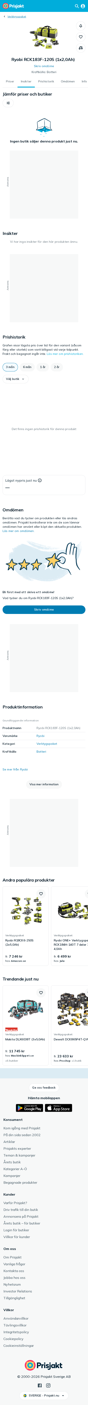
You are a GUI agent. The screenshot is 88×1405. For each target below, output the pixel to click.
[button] (80, 26)
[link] (25, 926)
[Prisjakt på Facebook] (39, 1385)
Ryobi (40, 736)
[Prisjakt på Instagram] (48, 1385)
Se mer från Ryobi (15, 769)
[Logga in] (82, 6)
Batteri (41, 751)
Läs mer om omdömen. (19, 531)
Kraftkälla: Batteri (44, 72)
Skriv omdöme (44, 66)
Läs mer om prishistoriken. (65, 354)
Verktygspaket (16, 16)
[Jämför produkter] (80, 48)
